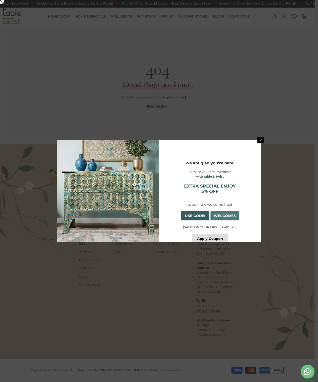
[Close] (260, 140)
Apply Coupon (210, 239)
